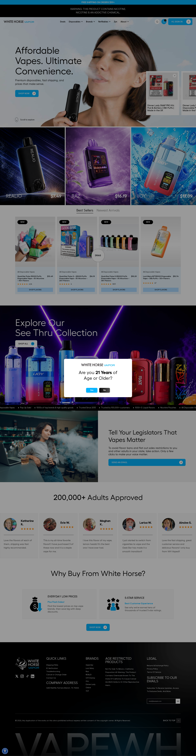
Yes (91, 390)
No (104, 390)
